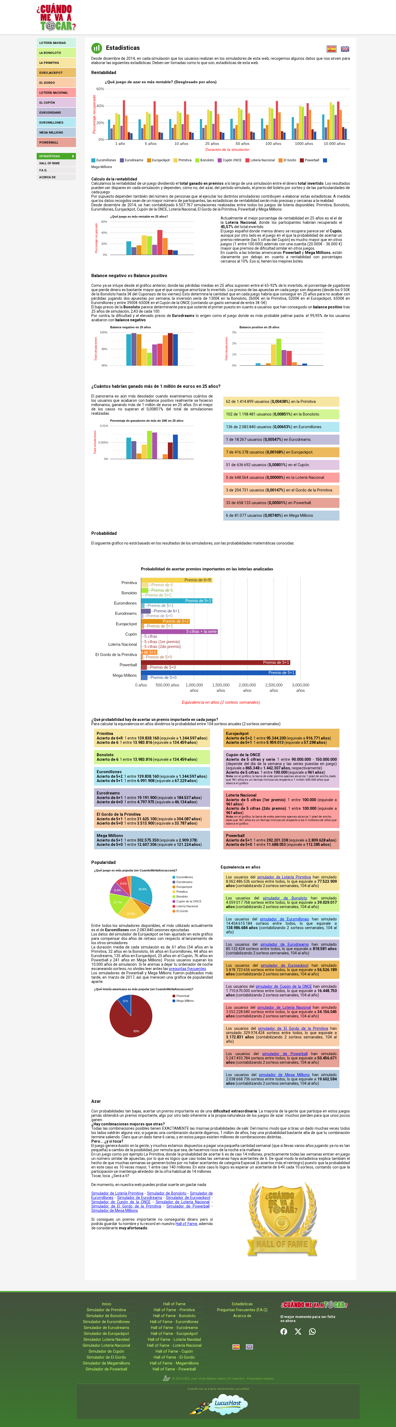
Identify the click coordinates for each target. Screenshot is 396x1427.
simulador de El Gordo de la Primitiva (293, 1028)
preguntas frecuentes (187, 969)
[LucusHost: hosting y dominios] (218, 1404)
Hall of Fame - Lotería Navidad (174, 1339)
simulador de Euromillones (284, 919)
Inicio (106, 1304)
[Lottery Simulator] (249, 1346)
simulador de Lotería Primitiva (284, 877)
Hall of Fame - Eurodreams (174, 1327)
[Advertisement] (188, 17)
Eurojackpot (50, 73)
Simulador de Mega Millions (114, 1210)
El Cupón (47, 102)
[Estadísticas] (331, 49)
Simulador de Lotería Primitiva (117, 1193)
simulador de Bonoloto (285, 898)
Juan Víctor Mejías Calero (208, 1378)
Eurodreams (50, 112)
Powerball (48, 142)
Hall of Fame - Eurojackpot (174, 1333)
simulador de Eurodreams (284, 944)
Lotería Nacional (53, 93)
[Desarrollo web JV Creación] (167, 1378)
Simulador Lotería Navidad (107, 1339)
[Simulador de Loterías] (235, 1346)
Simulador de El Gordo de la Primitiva (126, 1206)
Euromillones (51, 122)
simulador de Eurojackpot (284, 965)
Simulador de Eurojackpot (188, 1197)
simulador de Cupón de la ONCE (284, 986)
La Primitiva (49, 63)
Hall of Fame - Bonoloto (174, 1316)
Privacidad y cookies (260, 1378)
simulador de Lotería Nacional (284, 1007)
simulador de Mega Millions (284, 1075)
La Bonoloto (50, 53)
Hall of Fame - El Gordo (174, 1357)
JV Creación (235, 1378)
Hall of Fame (49, 163)
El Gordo (47, 83)
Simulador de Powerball (187, 1206)
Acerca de (47, 177)
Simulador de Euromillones (106, 1322)
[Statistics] (345, 49)
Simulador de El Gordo (106, 1357)
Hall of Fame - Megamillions (174, 1363)
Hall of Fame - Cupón (174, 1351)
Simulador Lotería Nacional (106, 1345)
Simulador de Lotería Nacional (183, 1202)
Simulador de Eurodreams (139, 1197)
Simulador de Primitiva (106, 1310)
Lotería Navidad (52, 43)
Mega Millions (51, 132)
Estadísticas (242, 1304)
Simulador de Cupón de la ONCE (121, 1202)
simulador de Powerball (285, 1054)
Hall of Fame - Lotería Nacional (174, 1345)
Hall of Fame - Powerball (174, 1369)
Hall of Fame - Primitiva (174, 1310)
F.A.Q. (43, 170)
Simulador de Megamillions (106, 1363)
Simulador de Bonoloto (166, 1193)
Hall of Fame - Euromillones (174, 1322)
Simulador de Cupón (106, 1351)
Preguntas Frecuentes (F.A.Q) (242, 1310)
